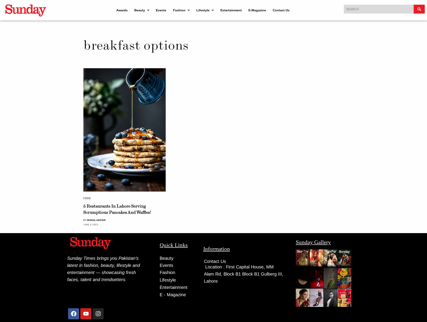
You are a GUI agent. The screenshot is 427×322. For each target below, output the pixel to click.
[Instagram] (98, 313)
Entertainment (231, 10)
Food (87, 198)
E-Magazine (257, 10)
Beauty (139, 10)
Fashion (179, 10)
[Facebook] (73, 313)
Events (161, 10)
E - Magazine (173, 294)
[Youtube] (85, 313)
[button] (142, 10)
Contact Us (281, 10)
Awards (122, 10)
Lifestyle (202, 10)
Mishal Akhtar (96, 220)
